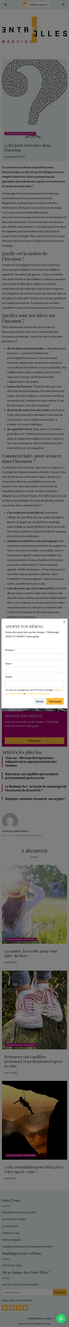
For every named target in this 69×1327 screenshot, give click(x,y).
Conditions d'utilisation (37, 693)
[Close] (64, 622)
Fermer (40, 701)
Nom (9, 663)
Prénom (10, 649)
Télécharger (55, 701)
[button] (61, 1318)
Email (9, 676)
